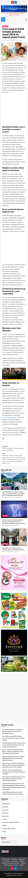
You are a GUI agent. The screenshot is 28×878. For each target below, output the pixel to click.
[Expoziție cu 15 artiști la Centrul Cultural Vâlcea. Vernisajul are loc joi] (14, 537)
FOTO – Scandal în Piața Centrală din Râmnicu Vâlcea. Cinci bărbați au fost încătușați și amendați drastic (12, 751)
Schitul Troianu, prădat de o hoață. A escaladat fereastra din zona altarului (12, 793)
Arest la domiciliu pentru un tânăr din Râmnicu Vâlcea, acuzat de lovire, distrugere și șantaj (12, 731)
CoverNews (9, 875)
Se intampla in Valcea (8, 40)
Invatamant (5, 816)
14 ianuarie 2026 (18, 40)
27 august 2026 (18, 497)
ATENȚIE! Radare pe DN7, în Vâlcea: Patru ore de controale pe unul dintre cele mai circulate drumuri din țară (13, 493)
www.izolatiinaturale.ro (9, 417)
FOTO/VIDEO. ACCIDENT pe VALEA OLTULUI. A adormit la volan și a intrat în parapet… (13, 738)
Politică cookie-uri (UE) (8, 828)
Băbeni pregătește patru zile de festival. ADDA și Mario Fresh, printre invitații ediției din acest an (13, 758)
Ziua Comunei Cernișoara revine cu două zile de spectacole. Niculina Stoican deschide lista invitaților (13, 778)
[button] (2, 19)
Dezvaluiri (5, 807)
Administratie (6, 803)
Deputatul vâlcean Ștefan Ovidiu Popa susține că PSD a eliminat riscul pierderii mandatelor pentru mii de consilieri (13, 765)
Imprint (4, 831)
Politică (4, 825)
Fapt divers (5, 813)
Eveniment (5, 26)
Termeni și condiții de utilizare (10, 822)
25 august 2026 (15, 525)
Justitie (4, 819)
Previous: (13, 448)
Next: (14, 458)
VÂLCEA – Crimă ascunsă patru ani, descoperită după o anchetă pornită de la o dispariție (13, 772)
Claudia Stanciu (6, 551)
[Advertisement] (14, 109)
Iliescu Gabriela (6, 525)
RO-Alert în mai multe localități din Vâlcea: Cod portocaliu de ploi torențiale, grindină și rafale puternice (13, 521)
